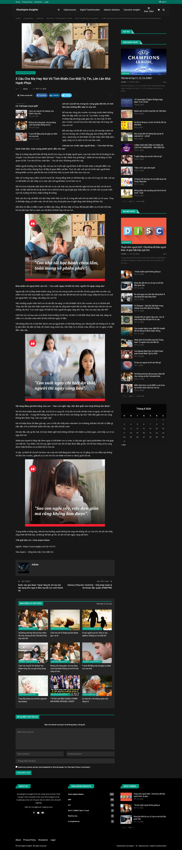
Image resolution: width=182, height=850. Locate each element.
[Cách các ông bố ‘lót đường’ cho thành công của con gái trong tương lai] (21, 114)
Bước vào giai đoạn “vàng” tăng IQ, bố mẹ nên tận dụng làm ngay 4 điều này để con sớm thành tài (40, 588)
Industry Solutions (112, 9)
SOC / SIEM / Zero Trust (78, 810)
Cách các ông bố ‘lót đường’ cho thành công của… (41, 112)
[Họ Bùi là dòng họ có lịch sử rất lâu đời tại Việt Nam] (126, 125)
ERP (69, 799)
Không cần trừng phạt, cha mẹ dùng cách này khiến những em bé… (42, 123)
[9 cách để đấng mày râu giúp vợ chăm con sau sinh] (21, 137)
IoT (69, 805)
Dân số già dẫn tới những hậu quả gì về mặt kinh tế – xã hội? (148, 134)
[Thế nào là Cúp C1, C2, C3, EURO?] (143, 62)
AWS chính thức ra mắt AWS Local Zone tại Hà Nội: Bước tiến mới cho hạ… (149, 386)
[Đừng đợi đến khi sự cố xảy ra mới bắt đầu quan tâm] (126, 286)
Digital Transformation (90, 9)
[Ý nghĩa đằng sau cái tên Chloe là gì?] (126, 159)
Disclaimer (38, 2)
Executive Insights (132, 9)
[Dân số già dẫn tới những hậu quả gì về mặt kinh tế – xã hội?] (126, 136)
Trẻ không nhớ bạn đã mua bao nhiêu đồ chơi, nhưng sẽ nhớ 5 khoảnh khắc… (149, 375)
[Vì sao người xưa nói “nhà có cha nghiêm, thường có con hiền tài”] (97, 620)
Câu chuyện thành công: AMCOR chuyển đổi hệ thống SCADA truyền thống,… (149, 329)
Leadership (126, 242)
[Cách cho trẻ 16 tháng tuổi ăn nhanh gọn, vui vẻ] (65, 620)
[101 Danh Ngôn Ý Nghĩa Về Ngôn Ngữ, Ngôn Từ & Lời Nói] (126, 102)
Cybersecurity (70, 9)
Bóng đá (125, 73)
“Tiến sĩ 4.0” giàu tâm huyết (144, 168)
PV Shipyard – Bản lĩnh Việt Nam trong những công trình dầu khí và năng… (148, 307)
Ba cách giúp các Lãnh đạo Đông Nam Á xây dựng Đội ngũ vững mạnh (149, 295)
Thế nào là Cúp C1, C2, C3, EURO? (136, 78)
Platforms (72, 816)
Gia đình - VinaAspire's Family (28, 661)
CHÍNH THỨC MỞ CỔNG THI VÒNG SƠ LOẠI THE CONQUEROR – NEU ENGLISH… (149, 146)
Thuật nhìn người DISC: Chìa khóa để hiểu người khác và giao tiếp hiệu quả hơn (143, 248)
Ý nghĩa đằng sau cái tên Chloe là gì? (148, 156)
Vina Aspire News (76, 794)
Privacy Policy (27, 2)
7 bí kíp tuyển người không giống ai (147, 271)
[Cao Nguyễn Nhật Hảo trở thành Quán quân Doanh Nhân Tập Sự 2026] (126, 354)
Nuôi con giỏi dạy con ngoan (26, 73)
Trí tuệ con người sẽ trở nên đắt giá (147, 362)
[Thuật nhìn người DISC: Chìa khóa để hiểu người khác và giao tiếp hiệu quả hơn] (143, 231)
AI (59, 9)
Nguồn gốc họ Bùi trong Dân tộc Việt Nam (150, 111)
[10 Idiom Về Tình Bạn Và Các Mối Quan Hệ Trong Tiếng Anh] (126, 182)
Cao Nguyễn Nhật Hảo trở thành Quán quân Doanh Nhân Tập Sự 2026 (148, 352)
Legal (46, 2)
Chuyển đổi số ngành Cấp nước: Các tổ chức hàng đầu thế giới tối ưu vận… (149, 318)
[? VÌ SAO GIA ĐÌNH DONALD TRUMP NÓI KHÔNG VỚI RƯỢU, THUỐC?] (65, 685)
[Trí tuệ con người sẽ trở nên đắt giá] (126, 365)
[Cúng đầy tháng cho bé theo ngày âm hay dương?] (33, 685)
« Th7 (123, 445)
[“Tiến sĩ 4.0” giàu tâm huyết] (126, 171)
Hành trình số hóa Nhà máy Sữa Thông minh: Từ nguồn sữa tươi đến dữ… (148, 341)
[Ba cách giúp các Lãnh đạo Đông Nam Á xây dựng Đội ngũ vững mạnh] (126, 297)
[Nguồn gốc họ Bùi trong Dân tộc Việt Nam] (126, 114)
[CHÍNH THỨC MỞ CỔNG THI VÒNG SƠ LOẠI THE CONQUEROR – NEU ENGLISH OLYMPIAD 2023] (126, 148)
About (18, 2)
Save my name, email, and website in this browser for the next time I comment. (54, 767)
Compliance (73, 821)
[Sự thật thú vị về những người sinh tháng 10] (97, 685)
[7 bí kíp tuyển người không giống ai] (126, 274)
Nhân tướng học (89, 694)
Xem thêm (149, 11)
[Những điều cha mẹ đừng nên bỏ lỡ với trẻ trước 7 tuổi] (126, 193)
